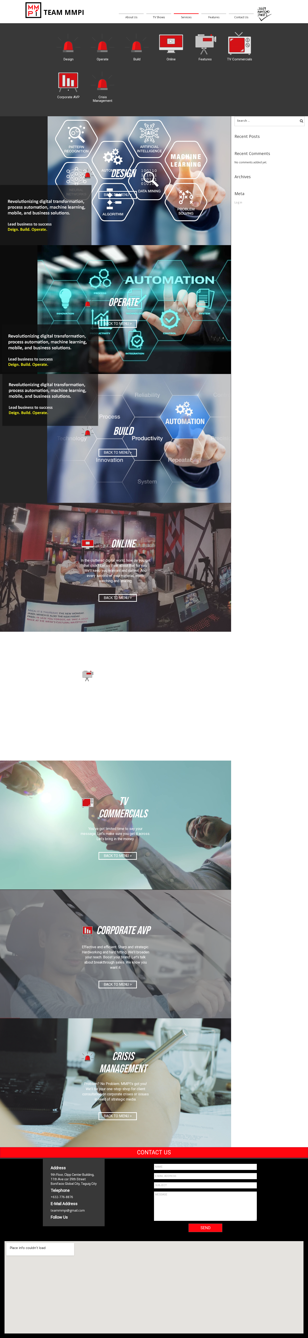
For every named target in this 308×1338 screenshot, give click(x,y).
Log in (238, 202)
